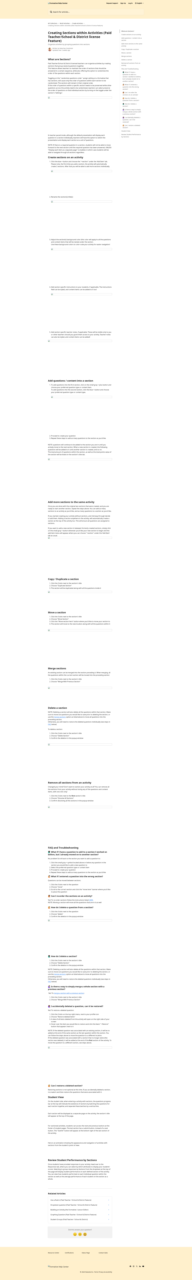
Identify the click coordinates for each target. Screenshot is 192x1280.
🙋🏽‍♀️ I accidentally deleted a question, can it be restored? (131, 120)
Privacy (101, 1272)
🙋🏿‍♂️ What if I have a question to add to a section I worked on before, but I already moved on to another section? (132, 76)
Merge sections (126, 56)
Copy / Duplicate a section (130, 49)
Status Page (86, 1253)
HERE (91, 900)
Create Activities (77, 23)
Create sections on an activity (131, 34)
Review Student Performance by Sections (131, 136)
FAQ (49, 724)
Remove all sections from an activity (130, 64)
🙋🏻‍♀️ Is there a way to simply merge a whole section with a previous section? (132, 112)
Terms (96, 1272)
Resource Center (53, 1253)
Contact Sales (103, 1253)
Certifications (69, 1253)
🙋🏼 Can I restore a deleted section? (131, 126)
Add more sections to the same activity (131, 45)
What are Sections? (127, 31)
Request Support (112, 3)
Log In (130, 3)
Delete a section (126, 60)
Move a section (126, 53)
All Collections (52, 23)
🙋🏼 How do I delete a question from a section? (131, 99)
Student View (125, 131)
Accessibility (108, 1272)
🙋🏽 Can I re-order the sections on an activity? (130, 94)
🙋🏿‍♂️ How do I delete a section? (129, 105)
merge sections (60, 717)
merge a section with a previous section (69, 993)
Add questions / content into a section (131, 39)
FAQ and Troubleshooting (129, 69)
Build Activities (65, 23)
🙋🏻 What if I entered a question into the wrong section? (131, 87)
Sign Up (123, 3)
